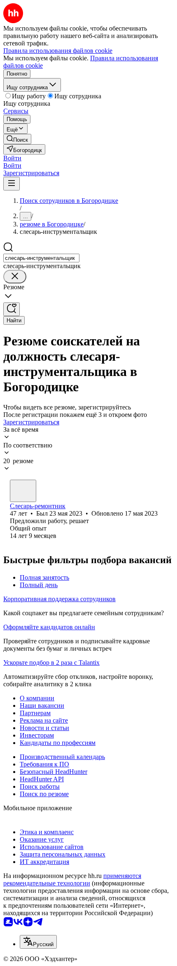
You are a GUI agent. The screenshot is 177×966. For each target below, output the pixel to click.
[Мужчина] (23, 491)
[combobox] (41, 258)
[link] (17, 139)
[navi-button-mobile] (11, 183)
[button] (12, 158)
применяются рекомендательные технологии (72, 879)
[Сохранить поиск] (11, 309)
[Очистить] (14, 276)
